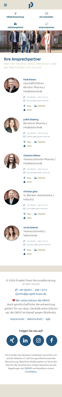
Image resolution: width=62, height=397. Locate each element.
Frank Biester (29, 79)
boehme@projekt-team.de (38, 172)
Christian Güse (30, 191)
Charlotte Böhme (31, 155)
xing (29, 105)
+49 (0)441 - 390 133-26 (37, 169)
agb (48, 318)
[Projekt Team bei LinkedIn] (24, 341)
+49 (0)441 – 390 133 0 (32, 289)
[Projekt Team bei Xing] (11, 341)
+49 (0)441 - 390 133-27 (37, 205)
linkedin (41, 105)
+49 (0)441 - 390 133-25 (37, 241)
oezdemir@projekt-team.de (39, 244)
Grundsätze (31, 371)
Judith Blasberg (30, 119)
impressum (17, 318)
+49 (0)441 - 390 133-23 (37, 97)
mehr (29, 109)
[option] (31, 41)
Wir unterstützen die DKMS (32, 300)
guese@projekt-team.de (37, 208)
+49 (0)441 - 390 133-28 (37, 133)
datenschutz (35, 318)
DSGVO (28, 368)
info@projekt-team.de (32, 293)
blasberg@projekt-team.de (38, 136)
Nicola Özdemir (30, 227)
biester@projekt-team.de (38, 100)
